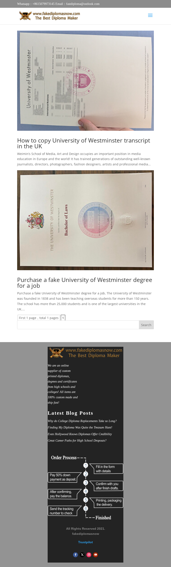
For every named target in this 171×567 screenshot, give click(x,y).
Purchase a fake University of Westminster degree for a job (84, 282)
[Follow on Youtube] (95, 554)
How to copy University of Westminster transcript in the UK (83, 143)
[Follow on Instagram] (88, 554)
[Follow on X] (82, 554)
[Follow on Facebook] (75, 554)
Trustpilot (85, 542)
